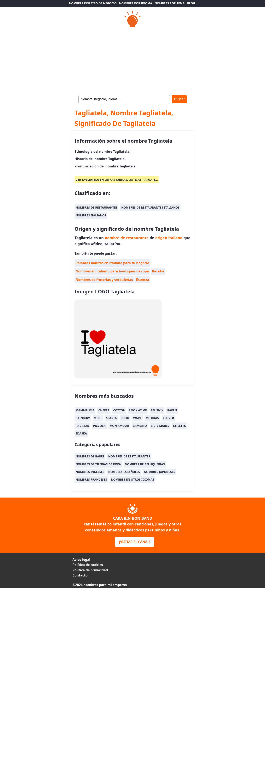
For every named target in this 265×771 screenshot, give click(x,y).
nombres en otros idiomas (132, 479)
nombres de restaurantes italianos (150, 207)
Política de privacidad (90, 570)
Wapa (137, 418)
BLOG (191, 3)
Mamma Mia (85, 410)
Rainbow (83, 418)
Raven (172, 410)
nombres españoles (124, 472)
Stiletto (179, 426)
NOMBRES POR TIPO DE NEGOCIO (93, 3)
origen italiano (168, 237)
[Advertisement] (132, 617)
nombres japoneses (159, 472)
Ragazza (82, 426)
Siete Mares (160, 426)
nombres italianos (91, 215)
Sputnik (157, 410)
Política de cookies (87, 564)
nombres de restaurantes (96, 207)
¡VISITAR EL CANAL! (134, 541)
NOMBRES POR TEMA (170, 3)
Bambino (140, 426)
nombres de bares (90, 456)
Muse (98, 418)
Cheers (103, 410)
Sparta (111, 418)
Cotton (119, 410)
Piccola (99, 426)
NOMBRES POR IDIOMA (135, 3)
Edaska (81, 433)
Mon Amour (119, 426)
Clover (168, 418)
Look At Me (138, 410)
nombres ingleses (90, 472)
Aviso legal (81, 559)
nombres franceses (91, 479)
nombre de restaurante (127, 237)
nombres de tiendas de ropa (98, 464)
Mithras (152, 418)
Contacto (80, 575)
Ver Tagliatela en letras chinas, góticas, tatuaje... (117, 179)
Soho (125, 418)
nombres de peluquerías (145, 464)
